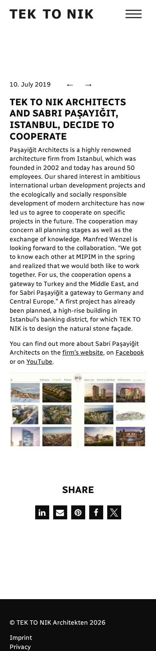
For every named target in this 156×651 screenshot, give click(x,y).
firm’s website (82, 352)
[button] (42, 512)
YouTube (39, 361)
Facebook (130, 352)
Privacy (20, 647)
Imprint (21, 637)
